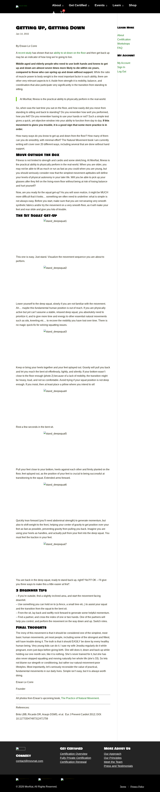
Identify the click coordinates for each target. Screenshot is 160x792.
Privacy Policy (137, 786)
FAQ (119, 48)
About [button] (56, 5)
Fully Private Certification (75, 757)
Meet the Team (113, 762)
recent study (25, 53)
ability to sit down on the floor (70, 53)
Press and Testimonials (118, 766)
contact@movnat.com (29, 761)
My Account (123, 63)
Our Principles (113, 757)
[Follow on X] (20, 768)
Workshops (123, 43)
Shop (133, 5)
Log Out (121, 71)
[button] (54, 13)
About (120, 35)
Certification (124, 39)
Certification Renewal (73, 762)
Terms (123, 786)
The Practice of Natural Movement (80, 698)
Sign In (121, 67)
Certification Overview (73, 753)
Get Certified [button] (78, 5)
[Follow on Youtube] (33, 768)
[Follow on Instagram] (27, 768)
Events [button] (100, 5)
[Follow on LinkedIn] (39, 768)
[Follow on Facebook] (14, 768)
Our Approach (112, 753)
